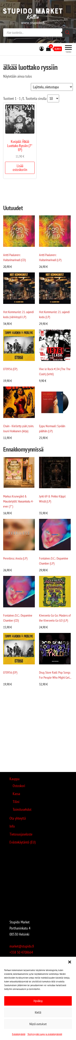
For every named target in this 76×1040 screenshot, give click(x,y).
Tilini (16, 801)
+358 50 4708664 (21, 952)
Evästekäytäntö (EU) (22, 842)
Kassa (16, 793)
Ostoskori (19, 785)
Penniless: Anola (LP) (15, 558)
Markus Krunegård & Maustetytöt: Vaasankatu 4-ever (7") (18, 501)
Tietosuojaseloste (21, 834)
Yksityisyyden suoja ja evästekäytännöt (44, 1034)
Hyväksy (38, 1001)
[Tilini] (41, 49)
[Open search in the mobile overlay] (38, 32)
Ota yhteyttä (18, 818)
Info (12, 826)
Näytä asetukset (38, 1024)
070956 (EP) (10, 369)
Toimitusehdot (22, 809)
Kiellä (38, 1012)
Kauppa (14, 778)
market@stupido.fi (22, 946)
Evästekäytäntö (18, 1034)
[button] (70, 962)
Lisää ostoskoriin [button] (20, 167)
